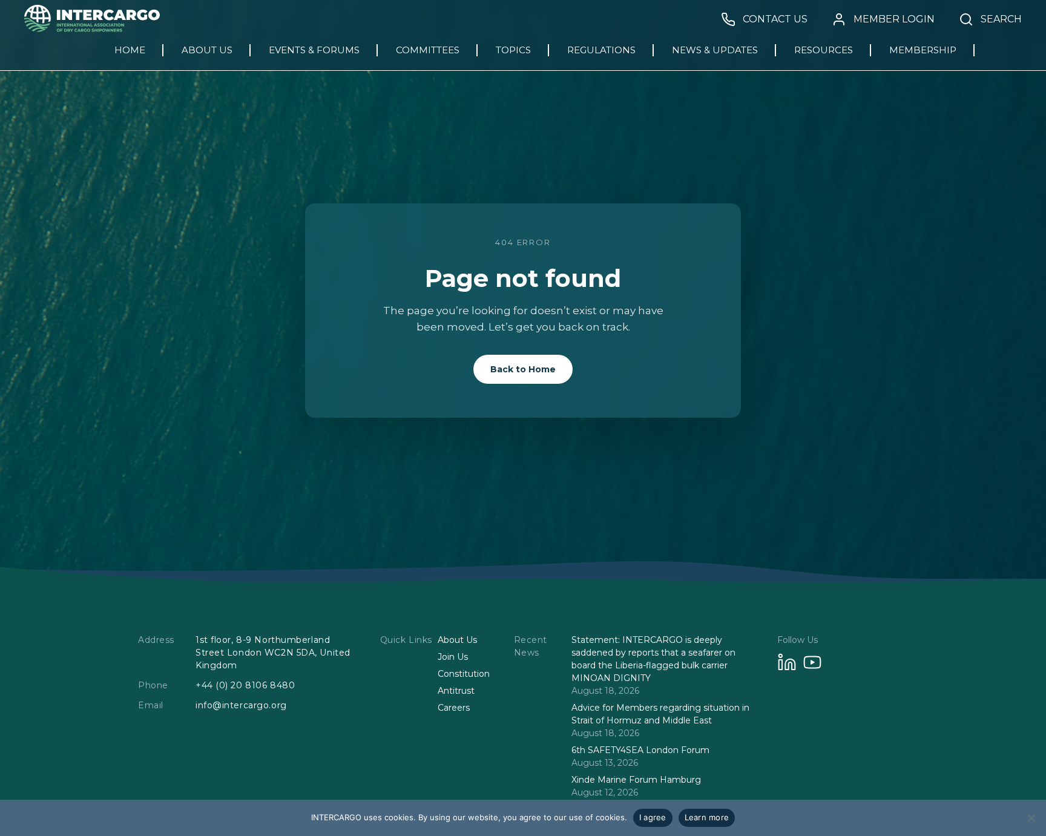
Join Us (453, 656)
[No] (1031, 818)
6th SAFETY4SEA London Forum (640, 750)
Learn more (707, 817)
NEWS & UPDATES (715, 50)
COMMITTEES (427, 50)
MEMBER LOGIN (894, 19)
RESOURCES (823, 50)
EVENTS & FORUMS (314, 50)
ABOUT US (207, 50)
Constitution (464, 673)
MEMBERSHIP (922, 50)
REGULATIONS (601, 50)
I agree (652, 817)
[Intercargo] (92, 29)
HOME (129, 50)
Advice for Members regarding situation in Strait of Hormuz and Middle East (660, 714)
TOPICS (513, 50)
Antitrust (456, 690)
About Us (457, 639)
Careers (454, 707)
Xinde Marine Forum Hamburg (636, 779)
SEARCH (1001, 19)
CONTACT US (775, 19)
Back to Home (523, 369)
